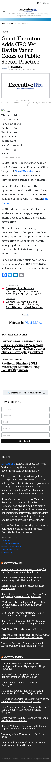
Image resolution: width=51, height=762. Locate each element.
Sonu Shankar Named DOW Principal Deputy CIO (21, 684)
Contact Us (6, 552)
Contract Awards (11, 341)
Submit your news (9, 549)
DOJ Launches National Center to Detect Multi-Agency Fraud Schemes (23, 743)
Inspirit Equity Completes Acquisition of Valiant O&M (23, 587)
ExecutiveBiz (8, 463)
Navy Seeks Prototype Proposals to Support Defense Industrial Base (20, 675)
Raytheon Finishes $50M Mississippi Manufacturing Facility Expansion (20, 366)
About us (5, 540)
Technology (16, 359)
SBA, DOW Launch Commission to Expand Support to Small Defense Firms (24, 727)
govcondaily (13, 657)
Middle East (28, 341)
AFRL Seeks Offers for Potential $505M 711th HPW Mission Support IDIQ (22, 614)
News (39, 341)
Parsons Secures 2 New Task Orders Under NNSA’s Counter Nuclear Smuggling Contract (23, 348)
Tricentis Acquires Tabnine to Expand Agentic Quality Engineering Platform (22, 644)
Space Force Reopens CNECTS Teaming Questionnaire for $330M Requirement (23, 622)
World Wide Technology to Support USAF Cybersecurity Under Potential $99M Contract (24, 605)
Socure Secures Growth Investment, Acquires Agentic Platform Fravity (21, 579)
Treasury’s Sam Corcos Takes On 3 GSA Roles (23, 735)
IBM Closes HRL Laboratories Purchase (23, 629)
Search (44, 393)
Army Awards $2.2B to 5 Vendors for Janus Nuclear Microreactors (24, 719)
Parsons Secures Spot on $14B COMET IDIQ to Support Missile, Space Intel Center (25, 636)
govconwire (13, 563)
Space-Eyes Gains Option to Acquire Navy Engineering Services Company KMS (24, 595)
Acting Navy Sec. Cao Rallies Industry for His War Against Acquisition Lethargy (23, 570)
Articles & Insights (10, 543)
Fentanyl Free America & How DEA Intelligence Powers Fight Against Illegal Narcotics (23, 666)
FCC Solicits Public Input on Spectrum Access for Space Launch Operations (22, 692)
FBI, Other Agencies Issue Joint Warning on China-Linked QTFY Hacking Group (25, 700)
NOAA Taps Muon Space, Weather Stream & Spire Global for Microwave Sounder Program (25, 710)
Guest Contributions (11, 546)
